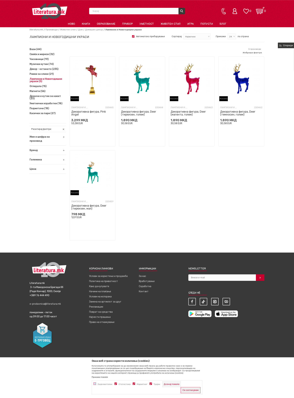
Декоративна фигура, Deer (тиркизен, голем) (138, 113)
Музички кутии (42, 64)
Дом (80, 29)
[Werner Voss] (74, 98)
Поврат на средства (101, 311)
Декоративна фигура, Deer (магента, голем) (188, 113)
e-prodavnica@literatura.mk (45, 303)
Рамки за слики (42, 74)
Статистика (124, 384)
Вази (36, 49)
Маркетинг (142, 384)
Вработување (147, 281)
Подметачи (39, 108)
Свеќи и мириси (42, 54)
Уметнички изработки (46, 103)
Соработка (145, 286)
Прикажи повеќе (100, 377)
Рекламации (96, 306)
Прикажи (221, 36)
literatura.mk (36, 29)
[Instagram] (214, 301)
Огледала (38, 86)
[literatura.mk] (50, 11)
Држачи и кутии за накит (45, 97)
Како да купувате (99, 286)
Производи (51, 29)
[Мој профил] (235, 11)
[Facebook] (192, 301)
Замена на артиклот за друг (105, 301)
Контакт (144, 291)
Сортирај (177, 36)
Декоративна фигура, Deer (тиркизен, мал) (88, 207)
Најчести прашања (100, 317)
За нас (142, 276)
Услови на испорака (100, 296)
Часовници (39, 59)
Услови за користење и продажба (108, 276)
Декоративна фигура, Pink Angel (88, 113)
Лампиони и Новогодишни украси (46, 80)
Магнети (37, 91)
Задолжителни (105, 384)
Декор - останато (44, 69)
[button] (48, 150)
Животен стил (68, 29)
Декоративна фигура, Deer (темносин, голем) (237, 113)
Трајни (157, 384)
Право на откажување (102, 322)
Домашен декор (94, 29)
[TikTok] (203, 301)
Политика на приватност (103, 281)
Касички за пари (43, 113)
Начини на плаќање (100, 291)
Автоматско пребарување (150, 36)
